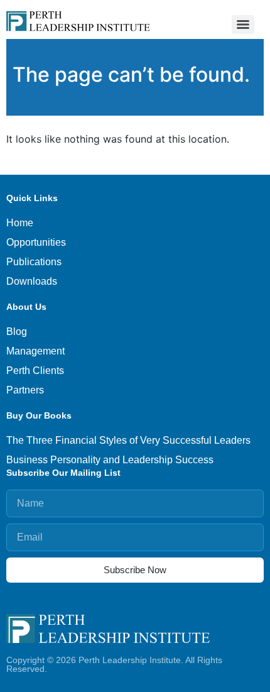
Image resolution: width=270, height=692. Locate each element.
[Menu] (243, 24)
